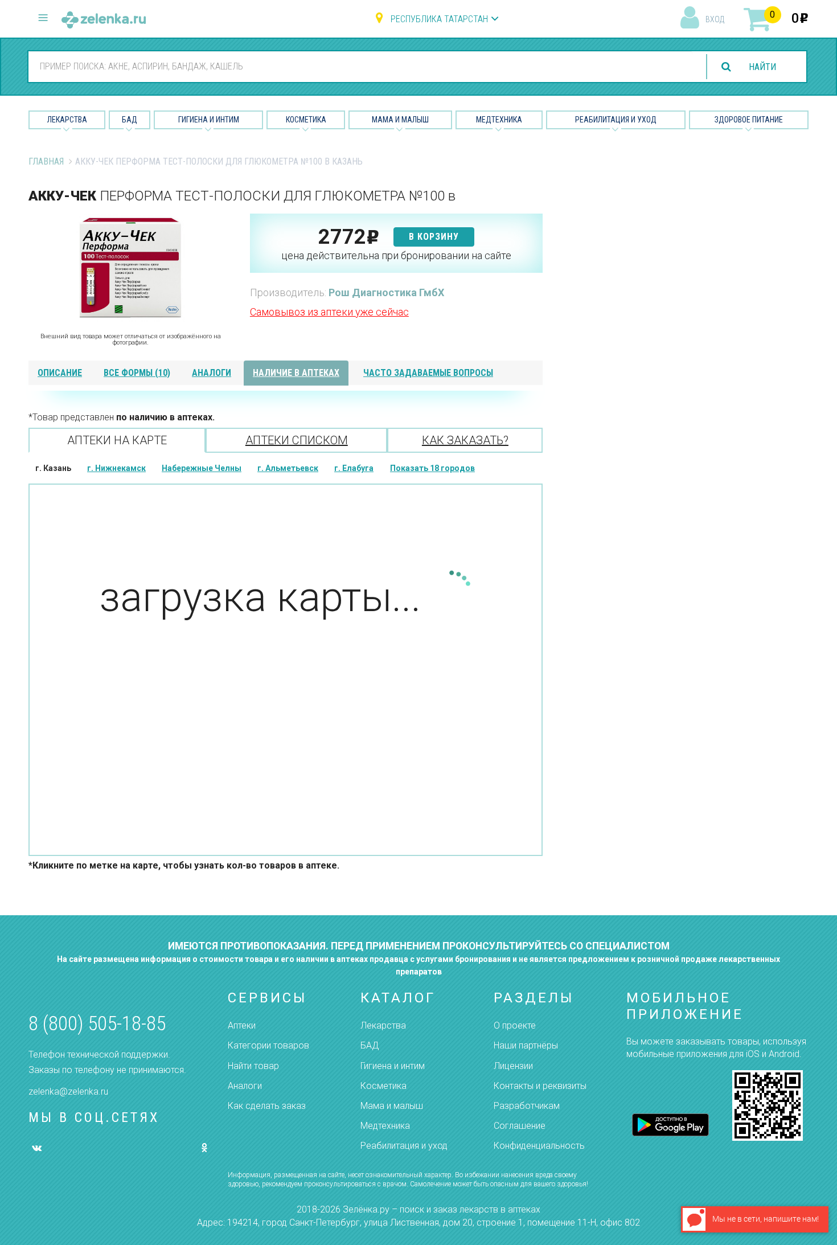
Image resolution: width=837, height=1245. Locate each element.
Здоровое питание (749, 119)
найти (762, 67)
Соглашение (519, 1125)
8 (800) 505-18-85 (97, 1023)
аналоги (211, 372)
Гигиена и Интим (208, 119)
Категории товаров (268, 1045)
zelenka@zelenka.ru (68, 1091)
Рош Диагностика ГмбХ (386, 292)
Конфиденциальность (539, 1145)
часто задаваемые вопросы (428, 372)
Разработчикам (527, 1105)
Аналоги (245, 1085)
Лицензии (513, 1065)
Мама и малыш (400, 119)
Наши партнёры (526, 1045)
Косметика (306, 119)
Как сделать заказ (267, 1105)
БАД (129, 119)
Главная (46, 161)
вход (714, 19)
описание (60, 372)
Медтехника (499, 119)
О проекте (515, 1025)
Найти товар (253, 1065)
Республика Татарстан (439, 19)
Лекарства (67, 119)
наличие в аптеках (296, 372)
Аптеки (242, 1025)
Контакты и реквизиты (540, 1085)
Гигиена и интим (392, 1065)
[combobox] (360, 66)
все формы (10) (137, 372)
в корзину (434, 236)
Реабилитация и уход (616, 119)
